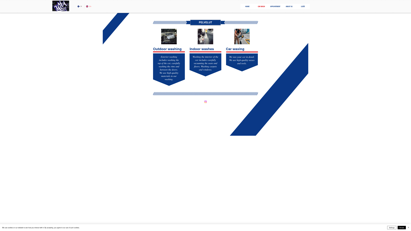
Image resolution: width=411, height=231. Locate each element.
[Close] (408, 227)
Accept (401, 228)
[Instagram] (205, 101)
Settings (392, 228)
